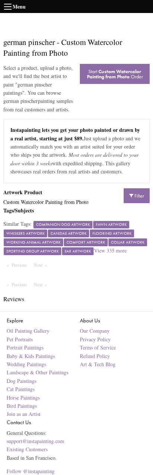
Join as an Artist (23, 413)
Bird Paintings (22, 405)
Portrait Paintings (25, 347)
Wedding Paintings (26, 364)
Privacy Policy (95, 339)
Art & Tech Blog (97, 364)
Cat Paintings (21, 389)
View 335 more (110, 250)
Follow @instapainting (31, 471)
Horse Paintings (23, 397)
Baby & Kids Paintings (31, 355)
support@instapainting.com (35, 441)
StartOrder (115, 74)
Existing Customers (27, 449)
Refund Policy (95, 355)
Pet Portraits (20, 339)
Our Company (95, 330)
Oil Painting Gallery (28, 330)
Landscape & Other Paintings (37, 372)
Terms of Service (98, 347)
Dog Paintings (21, 380)
